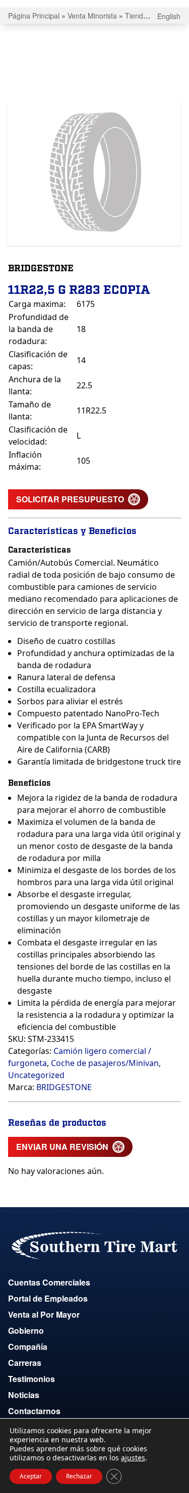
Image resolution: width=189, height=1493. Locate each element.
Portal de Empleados (48, 1298)
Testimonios (31, 1378)
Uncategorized (36, 1075)
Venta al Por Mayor (44, 1314)
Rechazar (79, 1476)
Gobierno (26, 1330)
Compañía (27, 1346)
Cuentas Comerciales (49, 1282)
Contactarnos (34, 1411)
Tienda (136, 16)
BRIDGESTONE (64, 1087)
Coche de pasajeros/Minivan (105, 1063)
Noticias (23, 1395)
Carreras (24, 1362)
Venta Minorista (92, 16)
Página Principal (33, 16)
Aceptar (31, 1476)
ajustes (133, 1457)
